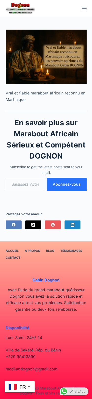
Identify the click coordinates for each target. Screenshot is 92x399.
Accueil (12, 251)
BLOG (50, 251)
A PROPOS (32, 251)
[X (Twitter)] (33, 224)
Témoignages (71, 251)
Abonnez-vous (67, 184)
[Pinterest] (53, 224)
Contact (13, 257)
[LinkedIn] (72, 224)
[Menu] (84, 8)
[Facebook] (14, 224)
